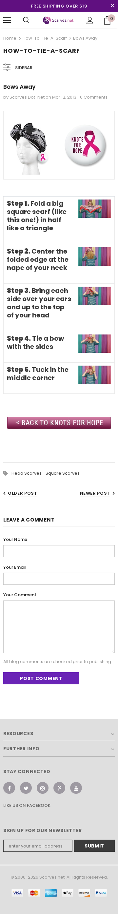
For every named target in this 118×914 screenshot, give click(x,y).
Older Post (22, 493)
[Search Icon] (26, 20)
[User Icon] (90, 20)
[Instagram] (43, 788)
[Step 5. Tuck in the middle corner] (94, 375)
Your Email (14, 567)
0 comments (94, 97)
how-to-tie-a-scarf (45, 38)
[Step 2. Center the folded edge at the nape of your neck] (94, 257)
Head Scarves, (28, 473)
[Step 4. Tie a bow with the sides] (94, 344)
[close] (112, 6)
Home (9, 38)
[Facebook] (9, 788)
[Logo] (58, 20)
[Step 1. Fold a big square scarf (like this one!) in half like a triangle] (94, 209)
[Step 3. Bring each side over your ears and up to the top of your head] (94, 296)
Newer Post (95, 493)
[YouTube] (76, 788)
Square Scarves (63, 473)
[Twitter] (26, 788)
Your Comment (19, 595)
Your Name (15, 539)
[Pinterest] (59, 788)
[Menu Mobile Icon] (7, 20)
